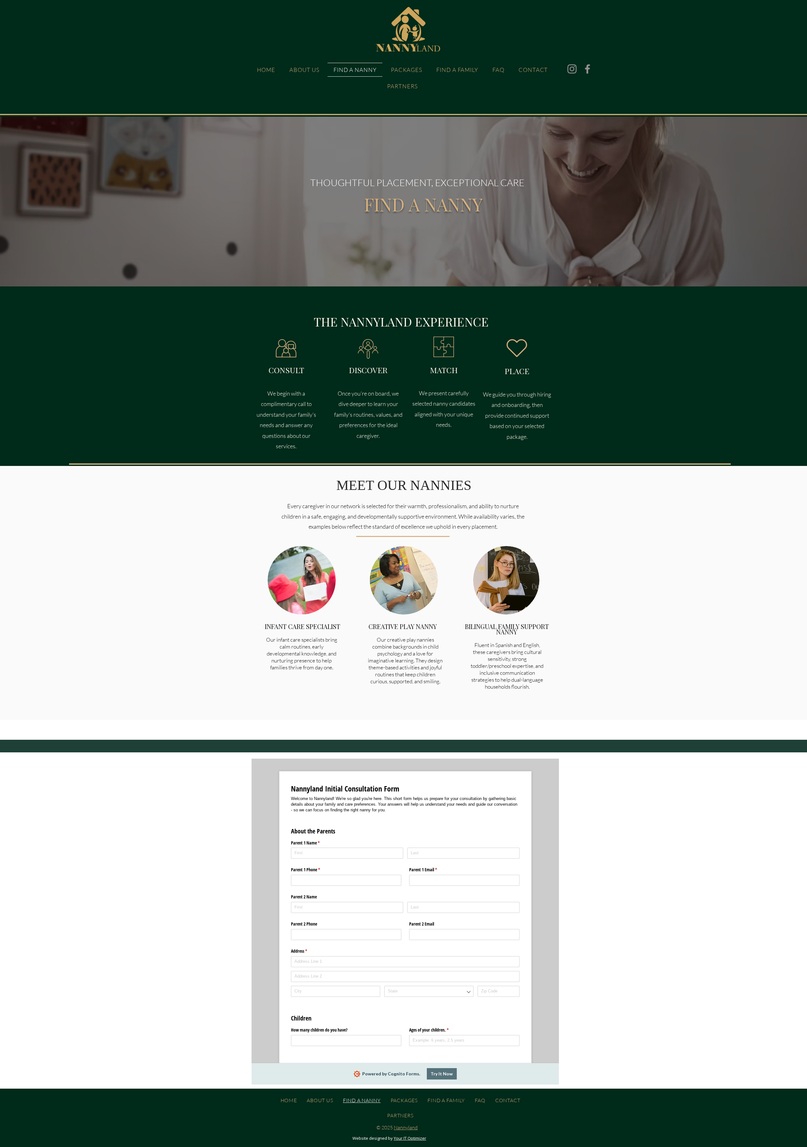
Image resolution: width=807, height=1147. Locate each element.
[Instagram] (572, 69)
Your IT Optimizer (410, 1138)
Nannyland (406, 1127)
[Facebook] (587, 69)
